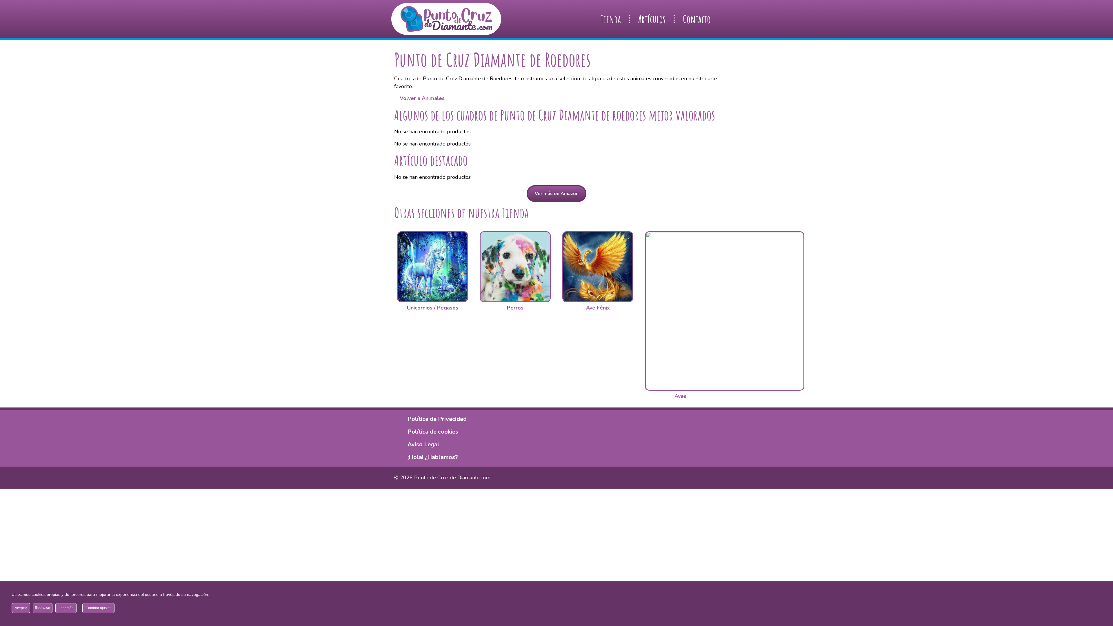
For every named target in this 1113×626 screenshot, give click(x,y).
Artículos (651, 19)
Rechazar (43, 608)
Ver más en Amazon (557, 193)
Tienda (611, 19)
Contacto (697, 19)
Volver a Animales (421, 98)
